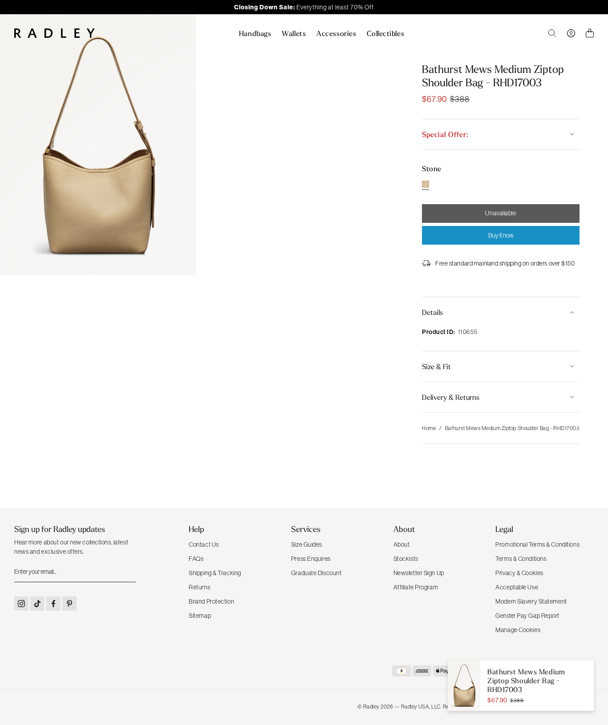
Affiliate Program (415, 587)
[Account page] (571, 33)
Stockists (405, 558)
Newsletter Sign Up (418, 572)
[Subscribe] (128, 572)
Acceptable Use (516, 587)
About (401, 544)
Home (429, 428)
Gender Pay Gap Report (527, 615)
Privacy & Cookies (519, 572)
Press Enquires (311, 558)
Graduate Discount (316, 572)
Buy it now (501, 235)
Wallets (294, 33)
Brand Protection (211, 601)
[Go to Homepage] (54, 33)
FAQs (196, 558)
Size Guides (306, 544)
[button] (501, 134)
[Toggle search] (552, 33)
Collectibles (385, 33)
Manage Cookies (517, 629)
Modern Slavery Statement (531, 601)
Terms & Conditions (520, 558)
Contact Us (204, 544)
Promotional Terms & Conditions (537, 544)
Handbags (255, 33)
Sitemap (200, 615)
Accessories (336, 33)
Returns (199, 587)
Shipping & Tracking (215, 572)
